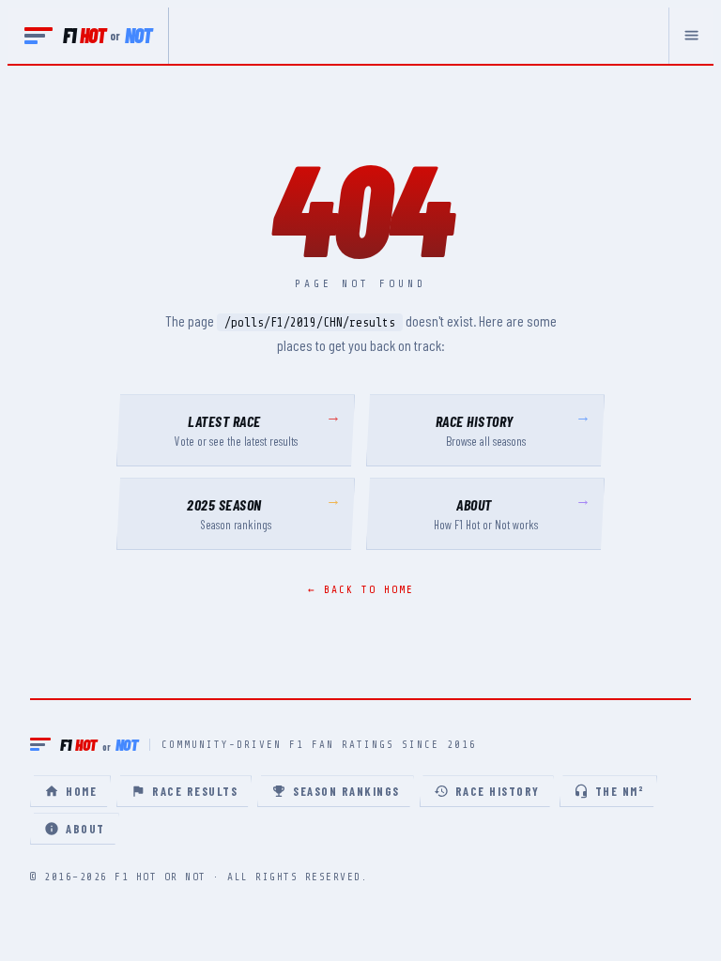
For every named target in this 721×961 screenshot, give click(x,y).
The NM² (619, 791)
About (85, 828)
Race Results (195, 791)
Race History (497, 791)
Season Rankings (346, 791)
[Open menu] (690, 36)
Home (81, 791)
